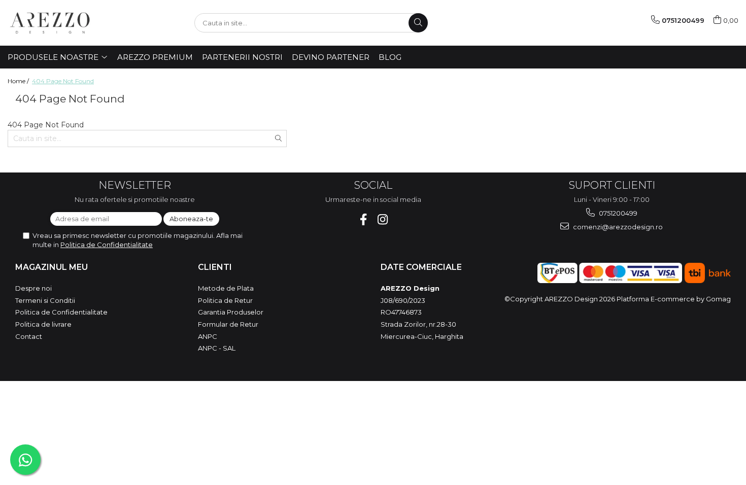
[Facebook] (363, 219)
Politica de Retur (225, 300)
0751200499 (617, 213)
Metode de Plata (226, 288)
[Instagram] (383, 219)
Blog (390, 57)
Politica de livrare (43, 324)
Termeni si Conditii (45, 300)
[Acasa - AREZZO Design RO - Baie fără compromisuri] (58, 23)
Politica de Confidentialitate (106, 244)
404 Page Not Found (63, 81)
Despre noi (33, 288)
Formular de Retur (228, 324)
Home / (19, 81)
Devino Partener (330, 57)
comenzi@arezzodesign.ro (617, 227)
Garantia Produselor (230, 312)
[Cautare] (418, 22)
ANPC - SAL (216, 348)
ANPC (207, 336)
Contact (28, 336)
